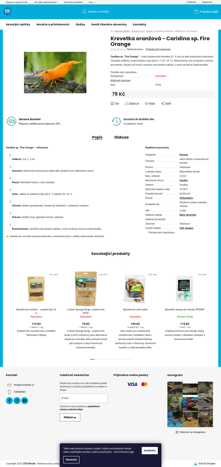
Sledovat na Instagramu (192, 432)
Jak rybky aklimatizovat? (45, 2)
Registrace (207, 2)
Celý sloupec (186, 228)
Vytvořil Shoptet (206, 463)
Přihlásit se (70, 417)
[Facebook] (9, 400)
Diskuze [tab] (122, 137)
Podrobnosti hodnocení (158, 49)
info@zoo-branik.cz (24, 384)
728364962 (20, 391)
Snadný (184, 180)
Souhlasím (150, 450)
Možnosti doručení (120, 80)
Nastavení (71, 459)
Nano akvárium (188, 214)
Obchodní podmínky (73, 2)
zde (132, 451)
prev (8, 314)
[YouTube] (24, 400)
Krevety (184, 154)
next (212, 314)
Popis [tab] (97, 137)
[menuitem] (18, 24)
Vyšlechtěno (186, 198)
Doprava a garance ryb (16, 2)
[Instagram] (17, 400)
